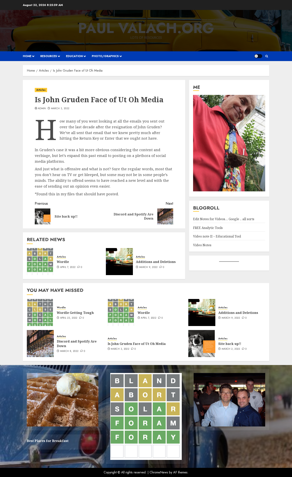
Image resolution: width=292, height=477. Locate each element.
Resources (48, 56)
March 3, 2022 (60, 108)
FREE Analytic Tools (208, 228)
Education (74, 56)
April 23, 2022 (68, 318)
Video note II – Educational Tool (217, 236)
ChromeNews (159, 472)
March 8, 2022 (69, 351)
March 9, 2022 (148, 267)
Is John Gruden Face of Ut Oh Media (137, 344)
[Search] (266, 56)
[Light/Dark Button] (258, 56)
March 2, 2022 (231, 349)
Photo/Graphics (105, 56)
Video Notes (202, 245)
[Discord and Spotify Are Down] (40, 343)
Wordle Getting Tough (75, 313)
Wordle (63, 262)
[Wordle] (40, 261)
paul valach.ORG (146, 28)
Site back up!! (229, 344)
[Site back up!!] (201, 343)
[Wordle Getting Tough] (40, 312)
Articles (40, 90)
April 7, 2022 (68, 267)
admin (42, 108)
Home (27, 56)
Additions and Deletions (156, 262)
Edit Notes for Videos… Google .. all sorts (223, 219)
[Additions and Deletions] (119, 261)
